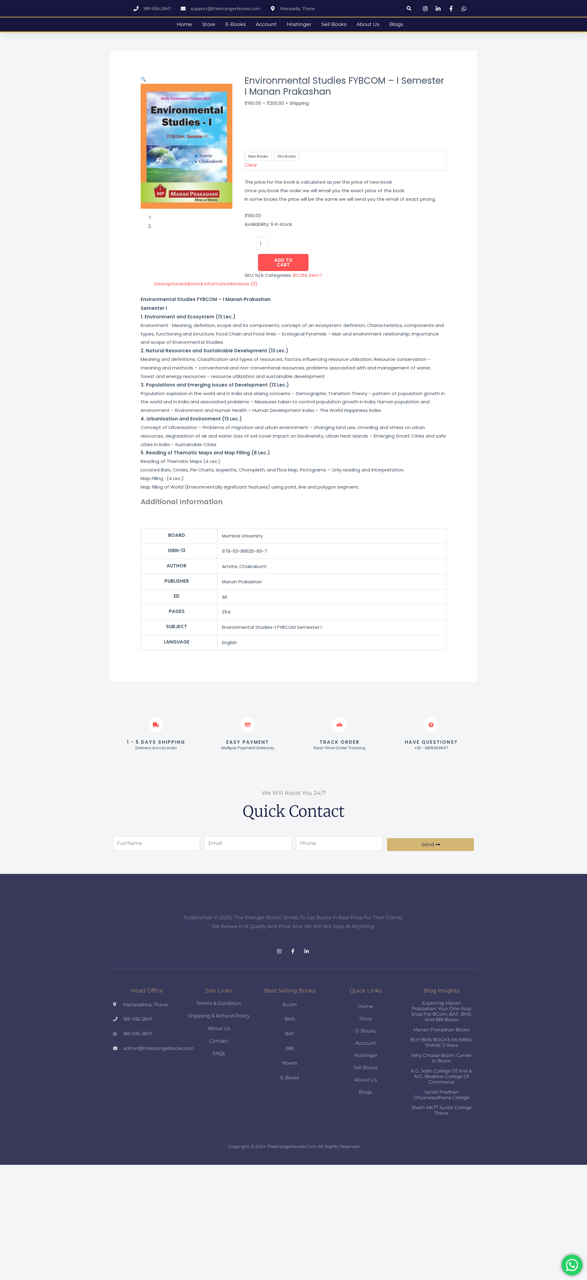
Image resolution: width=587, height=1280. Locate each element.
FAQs (218, 1072)
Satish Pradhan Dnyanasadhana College (441, 1113)
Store (208, 26)
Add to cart (283, 267)
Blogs (396, 26)
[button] (409, 8)
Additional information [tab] (205, 288)
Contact (218, 1060)
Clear (251, 169)
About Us (367, 26)
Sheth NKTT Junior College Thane (442, 1129)
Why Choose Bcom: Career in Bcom (441, 1077)
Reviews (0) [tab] (244, 288)
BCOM (300, 280)
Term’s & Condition (219, 1022)
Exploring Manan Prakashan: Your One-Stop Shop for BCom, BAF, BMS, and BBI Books (441, 1030)
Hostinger (299, 26)
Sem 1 (315, 280)
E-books (235, 26)
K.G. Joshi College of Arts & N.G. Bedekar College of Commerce (441, 1095)
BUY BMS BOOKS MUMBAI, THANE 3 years (441, 1061)
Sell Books (333, 26)
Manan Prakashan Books (441, 1048)
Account (266, 26)
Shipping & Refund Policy (218, 1035)
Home (184, 26)
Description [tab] (167, 288)
